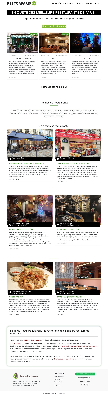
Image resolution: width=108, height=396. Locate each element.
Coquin (49, 110)
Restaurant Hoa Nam (67, 158)
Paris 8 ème (45, 55)
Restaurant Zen (18, 158)
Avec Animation (35, 113)
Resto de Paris (58, 382)
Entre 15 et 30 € (31, 55)
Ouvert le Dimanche (91, 113)
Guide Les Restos (59, 376)
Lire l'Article (13, 179)
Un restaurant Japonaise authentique (26, 163)
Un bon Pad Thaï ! (16, 297)
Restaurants (68, 3)
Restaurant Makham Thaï (21, 291)
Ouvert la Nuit (77, 113)
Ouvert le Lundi (49, 117)
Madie (54, 59)
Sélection (79, 3)
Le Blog (57, 385)
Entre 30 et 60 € (62, 55)
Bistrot (15, 110)
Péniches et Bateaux (38, 110)
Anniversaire (15, 113)
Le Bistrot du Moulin (22, 59)
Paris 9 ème (14, 55)
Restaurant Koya (66, 223)
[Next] (103, 57)
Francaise (33, 34)
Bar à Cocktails (68, 110)
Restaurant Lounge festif (68, 229)
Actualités (56, 3)
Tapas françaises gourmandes (71, 297)
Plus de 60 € (95, 55)
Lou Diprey (85, 59)
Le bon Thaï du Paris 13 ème (21, 229)
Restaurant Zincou (67, 291)
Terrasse (92, 110)
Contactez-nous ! (93, 3)
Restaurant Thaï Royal (20, 223)
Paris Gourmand (58, 379)
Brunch (78, 110)
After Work (25, 113)
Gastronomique (24, 110)
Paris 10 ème (77, 55)
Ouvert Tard (60, 117)
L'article (12, 77)
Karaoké (45, 113)
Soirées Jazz (67, 113)
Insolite (85, 110)
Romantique (57, 110)
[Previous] (5, 57)
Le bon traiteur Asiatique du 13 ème (73, 163)
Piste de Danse (55, 113)
